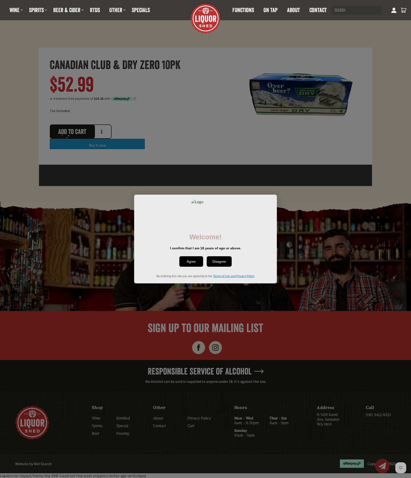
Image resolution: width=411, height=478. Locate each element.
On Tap (271, 10)
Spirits (36, 10)
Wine (15, 10)
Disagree (219, 261)
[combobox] (357, 10)
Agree (191, 261)
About (293, 10)
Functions (243, 10)
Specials (141, 10)
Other (115, 10)
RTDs (95, 10)
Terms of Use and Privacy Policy (233, 276)
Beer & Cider (66, 10)
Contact (318, 10)
